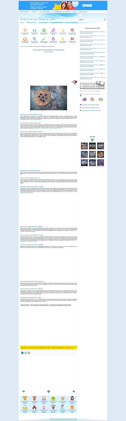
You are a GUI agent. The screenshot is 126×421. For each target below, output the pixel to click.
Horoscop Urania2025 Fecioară (72, 33)
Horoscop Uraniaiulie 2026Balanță (25, 411)
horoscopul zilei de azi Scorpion (96, 60)
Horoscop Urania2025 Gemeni (44, 33)
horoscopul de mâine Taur (86, 37)
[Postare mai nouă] (23, 392)
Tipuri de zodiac (82, 11)
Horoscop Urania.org (24, 13)
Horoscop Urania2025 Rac (53, 33)
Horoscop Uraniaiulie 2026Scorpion (34, 411)
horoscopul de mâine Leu (85, 49)
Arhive (62, 419)
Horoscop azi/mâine (28, 46)
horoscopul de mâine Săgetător (87, 66)
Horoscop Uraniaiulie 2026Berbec (25, 402)
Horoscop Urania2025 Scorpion (34, 42)
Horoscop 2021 (25, 305)
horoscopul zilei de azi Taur (96, 35)
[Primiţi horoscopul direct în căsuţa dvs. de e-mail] (74, 84)
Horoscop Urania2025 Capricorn (53, 42)
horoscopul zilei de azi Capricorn (96, 69)
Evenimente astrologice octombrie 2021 (60, 305)
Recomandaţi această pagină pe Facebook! (91, 110)
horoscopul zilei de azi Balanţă (96, 56)
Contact (66, 419)
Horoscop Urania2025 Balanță (25, 42)
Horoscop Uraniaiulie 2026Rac (53, 402)
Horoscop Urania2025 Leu (63, 33)
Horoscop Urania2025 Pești (72, 42)
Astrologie (33, 11)
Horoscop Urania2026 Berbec (25, 33)
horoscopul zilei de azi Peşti (96, 77)
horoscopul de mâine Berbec (86, 33)
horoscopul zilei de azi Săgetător (96, 64)
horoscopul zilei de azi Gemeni (96, 40)
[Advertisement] (48, 67)
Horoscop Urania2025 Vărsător (63, 42)
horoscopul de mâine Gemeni (86, 41)
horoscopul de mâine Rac (85, 45)
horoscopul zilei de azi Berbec (96, 31)
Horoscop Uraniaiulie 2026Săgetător (44, 411)
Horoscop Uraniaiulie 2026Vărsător (63, 411)
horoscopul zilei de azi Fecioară (96, 52)
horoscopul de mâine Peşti (86, 78)
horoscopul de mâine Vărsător (86, 74)
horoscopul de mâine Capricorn (87, 70)
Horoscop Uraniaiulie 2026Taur (34, 402)
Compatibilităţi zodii (57, 11)
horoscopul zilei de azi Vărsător (96, 73)
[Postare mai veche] (74, 392)
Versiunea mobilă (72, 419)
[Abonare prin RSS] (28, 353)
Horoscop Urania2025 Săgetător (44, 42)
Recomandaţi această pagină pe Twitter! (90, 107)
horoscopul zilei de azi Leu (96, 48)
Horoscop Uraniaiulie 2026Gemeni (44, 402)
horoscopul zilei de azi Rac (96, 44)
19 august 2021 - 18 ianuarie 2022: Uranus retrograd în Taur (47, 128)
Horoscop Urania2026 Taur (34, 33)
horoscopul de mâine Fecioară (87, 53)
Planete (74, 11)
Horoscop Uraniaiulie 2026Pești (72, 411)
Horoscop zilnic (83, 31)
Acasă (21, 46)
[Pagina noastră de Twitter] (92, 101)
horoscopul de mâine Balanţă (86, 58)
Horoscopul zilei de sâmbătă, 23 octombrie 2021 (48, 50)
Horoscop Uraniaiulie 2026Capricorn (53, 411)
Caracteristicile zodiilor (44, 11)
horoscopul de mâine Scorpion (87, 62)
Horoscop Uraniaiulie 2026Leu (63, 402)
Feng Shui (67, 11)
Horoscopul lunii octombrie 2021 (39, 305)
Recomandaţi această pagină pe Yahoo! (90, 104)
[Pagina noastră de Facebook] (84, 101)
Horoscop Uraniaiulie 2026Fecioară (72, 402)
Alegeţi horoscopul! (24, 11)
